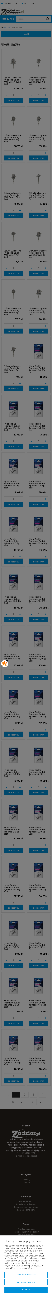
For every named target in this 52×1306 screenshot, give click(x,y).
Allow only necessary (26, 1275)
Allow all (26, 1290)
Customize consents (26, 1282)
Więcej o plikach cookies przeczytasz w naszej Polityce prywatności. (23, 1266)
